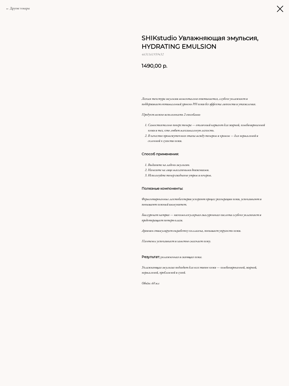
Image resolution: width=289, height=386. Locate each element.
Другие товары (20, 8)
